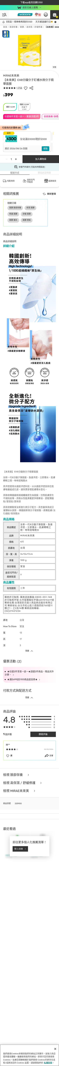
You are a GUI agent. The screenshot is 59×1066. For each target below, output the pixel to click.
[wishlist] (25, 88)
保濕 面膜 (30, 208)
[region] (29, 1055)
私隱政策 (48, 1063)
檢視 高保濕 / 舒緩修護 (19, 783)
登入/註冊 (18, 849)
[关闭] (55, 1048)
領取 (45, 148)
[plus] (16, 159)
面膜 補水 (13, 220)
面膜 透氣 (27, 220)
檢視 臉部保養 (13, 775)
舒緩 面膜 (27, 214)
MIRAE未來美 (11, 75)
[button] (54, 14)
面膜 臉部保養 (15, 208)
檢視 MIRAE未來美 (16, 791)
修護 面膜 (13, 214)
